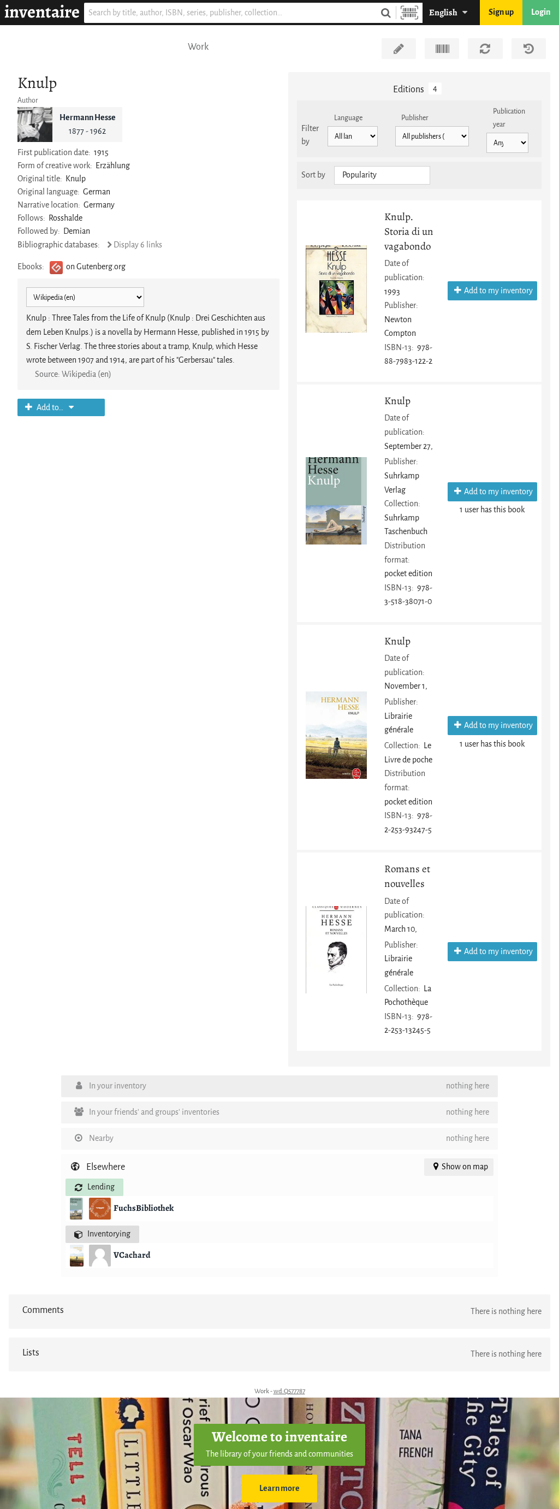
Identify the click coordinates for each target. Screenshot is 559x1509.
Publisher (415, 117)
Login (540, 12)
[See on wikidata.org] (442, 48)
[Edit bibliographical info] (399, 48)
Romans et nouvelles (407, 876)
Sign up (501, 12)
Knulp (397, 400)
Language (348, 117)
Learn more (279, 1488)
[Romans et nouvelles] (336, 949)
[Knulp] (336, 501)
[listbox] (382, 175)
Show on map (465, 1167)
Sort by (313, 175)
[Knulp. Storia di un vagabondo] (336, 289)
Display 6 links (138, 245)
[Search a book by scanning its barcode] (409, 13)
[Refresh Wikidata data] (485, 48)
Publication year (509, 117)
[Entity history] (529, 48)
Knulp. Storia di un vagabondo (408, 231)
